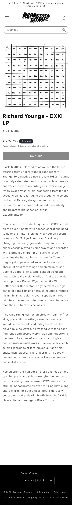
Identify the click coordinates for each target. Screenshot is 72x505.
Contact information (58, 497)
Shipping (22, 146)
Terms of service (16, 497)
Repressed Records (23, 492)
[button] (7, 18)
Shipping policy (36, 497)
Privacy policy (61, 492)
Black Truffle (11, 131)
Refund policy (44, 492)
